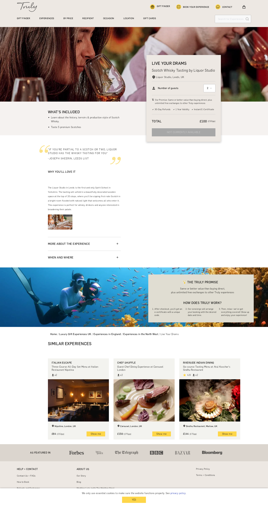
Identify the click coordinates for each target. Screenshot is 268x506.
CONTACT (227, 7)
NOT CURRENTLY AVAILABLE (183, 132)
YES (134, 499)
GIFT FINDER (163, 6)
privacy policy (178, 493)
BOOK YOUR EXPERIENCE (196, 7)
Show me (96, 433)
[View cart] (244, 7)
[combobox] (209, 88)
